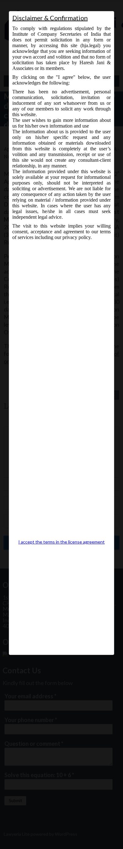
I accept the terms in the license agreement (61, 542)
